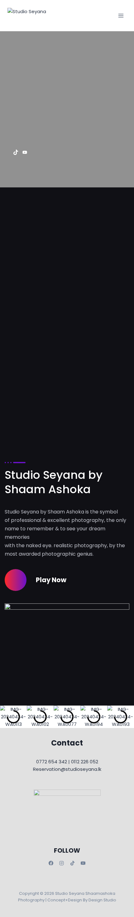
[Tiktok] (15, 152)
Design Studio (102, 900)
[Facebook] (50, 863)
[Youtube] (24, 152)
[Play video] (15, 580)
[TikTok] (72, 863)
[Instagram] (61, 863)
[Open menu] (121, 15)
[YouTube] (83, 863)
